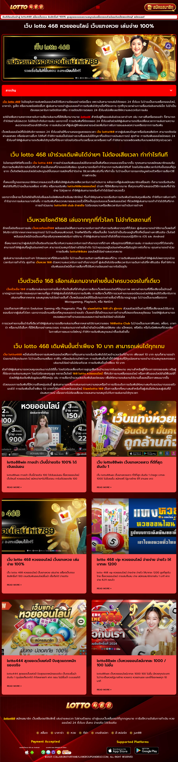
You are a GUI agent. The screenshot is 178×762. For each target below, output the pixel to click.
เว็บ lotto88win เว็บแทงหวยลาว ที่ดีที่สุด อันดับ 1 (129, 464)
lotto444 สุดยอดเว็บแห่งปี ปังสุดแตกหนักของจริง (41, 663)
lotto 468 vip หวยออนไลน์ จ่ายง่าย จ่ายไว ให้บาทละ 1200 (134, 562)
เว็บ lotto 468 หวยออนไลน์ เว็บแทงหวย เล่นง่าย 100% (43, 562)
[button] (98, 7)
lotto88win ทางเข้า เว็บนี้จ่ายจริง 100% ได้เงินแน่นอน (42, 464)
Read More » (14, 487)
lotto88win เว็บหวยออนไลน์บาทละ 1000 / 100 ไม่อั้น (131, 663)
